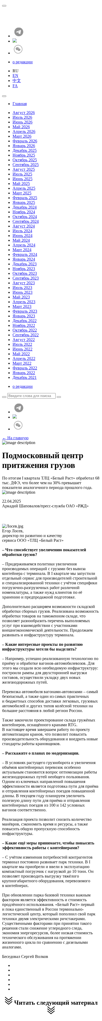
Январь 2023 (24, 316)
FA (15, 86)
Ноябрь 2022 (24, 325)
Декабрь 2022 (25, 320)
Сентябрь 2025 (26, 164)
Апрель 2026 (24, 131)
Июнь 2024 (22, 235)
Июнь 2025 (22, 179)
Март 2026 (22, 136)
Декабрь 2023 (25, 264)
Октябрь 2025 (25, 160)
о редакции (23, 62)
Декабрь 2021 (25, 377)
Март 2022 (22, 363)
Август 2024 (24, 226)
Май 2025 (21, 183)
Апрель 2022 (24, 358)
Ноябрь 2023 (24, 268)
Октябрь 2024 (25, 216)
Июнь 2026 (22, 122)
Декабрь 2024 (25, 207)
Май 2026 (21, 127)
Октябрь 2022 (25, 330)
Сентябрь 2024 (26, 221)
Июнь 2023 (22, 292)
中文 (17, 80)
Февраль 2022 (25, 368)
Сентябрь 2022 (26, 335)
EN (15, 75)
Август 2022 (24, 339)
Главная (20, 103)
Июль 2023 (22, 287)
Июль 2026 (22, 117)
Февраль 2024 (25, 254)
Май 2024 (21, 240)
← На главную (15, 438)
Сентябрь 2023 (26, 278)
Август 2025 (24, 169)
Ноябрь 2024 (24, 212)
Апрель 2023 (24, 302)
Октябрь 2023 (25, 273)
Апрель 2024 (24, 245)
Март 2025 (22, 193)
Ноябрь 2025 (24, 155)
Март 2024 (22, 249)
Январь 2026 (24, 145)
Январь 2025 (24, 202)
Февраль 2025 (25, 197)
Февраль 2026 (25, 141)
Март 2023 (22, 306)
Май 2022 (21, 354)
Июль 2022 (22, 344)
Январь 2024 (24, 259)
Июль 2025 (22, 174)
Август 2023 (24, 283)
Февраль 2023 (25, 311)
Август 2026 (24, 112)
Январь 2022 (24, 372)
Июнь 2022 (22, 349)
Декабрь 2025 (25, 150)
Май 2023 (21, 297)
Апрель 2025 (24, 188)
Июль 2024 (22, 231)
